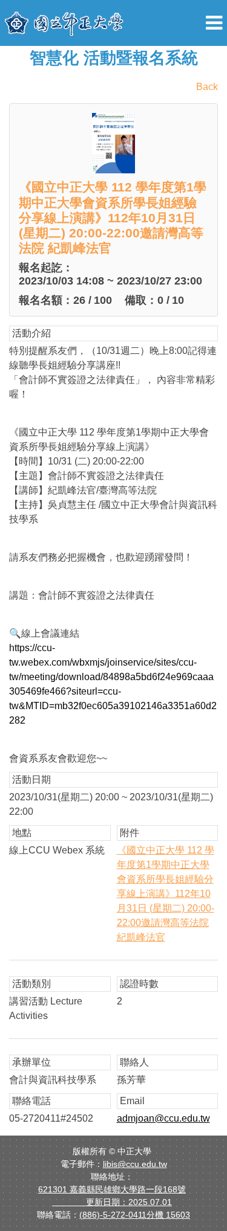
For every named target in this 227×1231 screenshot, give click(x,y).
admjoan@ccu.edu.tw (163, 1118)
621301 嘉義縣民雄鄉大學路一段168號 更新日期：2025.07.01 (112, 1195)
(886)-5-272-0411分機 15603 (134, 1215)
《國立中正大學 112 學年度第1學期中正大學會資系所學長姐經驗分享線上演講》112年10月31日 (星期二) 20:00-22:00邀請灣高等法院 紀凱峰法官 (165, 893)
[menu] (214, 23)
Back (207, 87)
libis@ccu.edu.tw (135, 1164)
